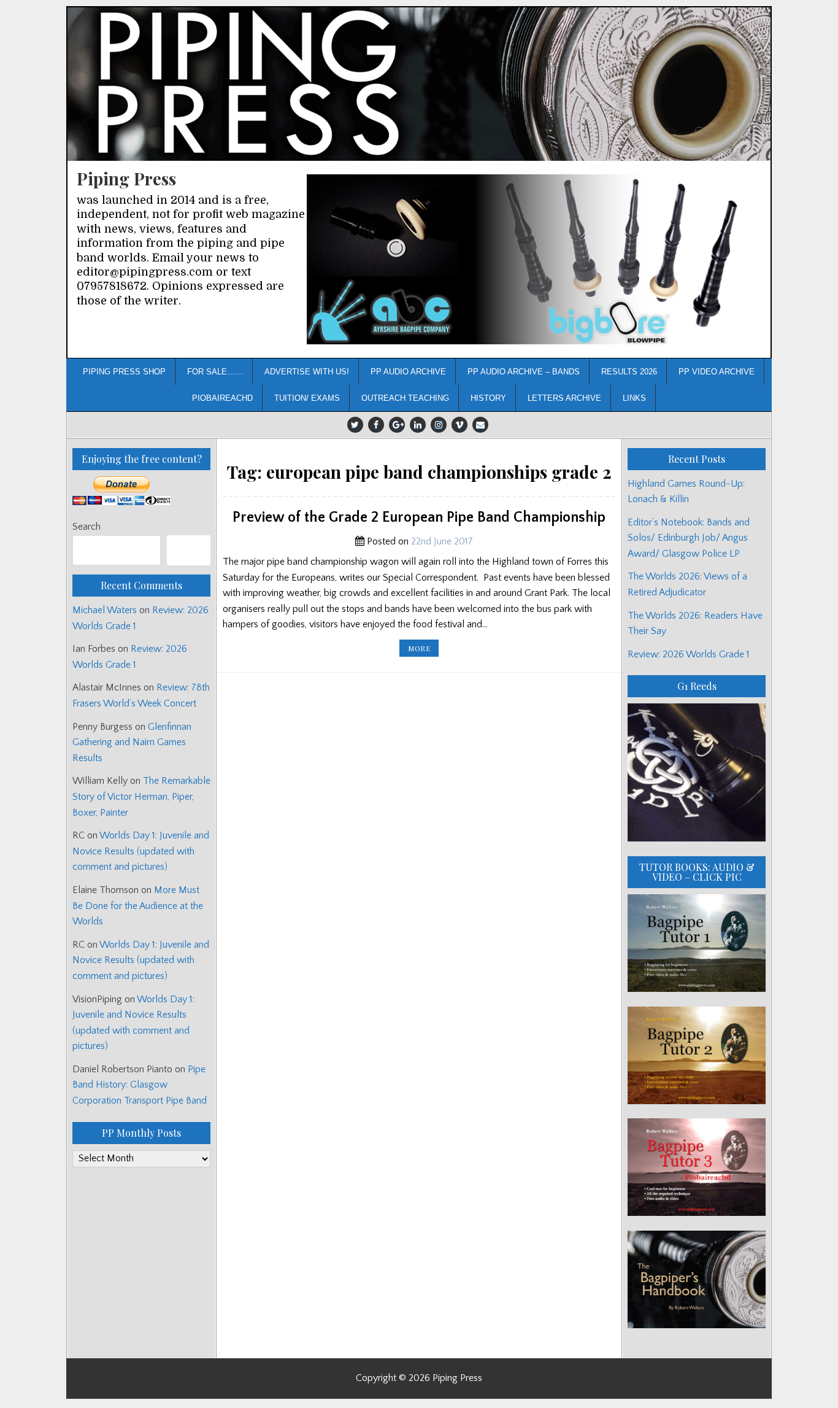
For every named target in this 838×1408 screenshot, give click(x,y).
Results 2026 (629, 371)
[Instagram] (439, 425)
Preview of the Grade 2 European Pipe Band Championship (419, 517)
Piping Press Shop (124, 371)
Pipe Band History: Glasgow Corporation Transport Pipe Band (140, 1085)
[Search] (188, 550)
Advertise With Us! (306, 371)
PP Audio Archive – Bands (523, 371)
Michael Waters (104, 610)
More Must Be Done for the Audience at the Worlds (137, 905)
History (488, 398)
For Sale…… (215, 371)
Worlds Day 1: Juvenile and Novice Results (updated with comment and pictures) (140, 851)
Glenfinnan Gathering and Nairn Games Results (131, 742)
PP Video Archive (716, 371)
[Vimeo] (459, 425)
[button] (534, 259)
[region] (534, 259)
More (423, 650)
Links (634, 398)
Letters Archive (564, 398)
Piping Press (126, 178)
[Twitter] (355, 425)
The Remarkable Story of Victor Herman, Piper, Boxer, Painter (141, 796)
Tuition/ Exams (307, 398)
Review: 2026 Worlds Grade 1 (689, 654)
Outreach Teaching (405, 398)
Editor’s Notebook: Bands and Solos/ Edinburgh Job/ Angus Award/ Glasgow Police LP (689, 538)
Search (86, 526)
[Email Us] (480, 425)
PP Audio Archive (408, 371)
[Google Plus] (397, 425)
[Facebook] (376, 425)
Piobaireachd (222, 398)
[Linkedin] (418, 425)
